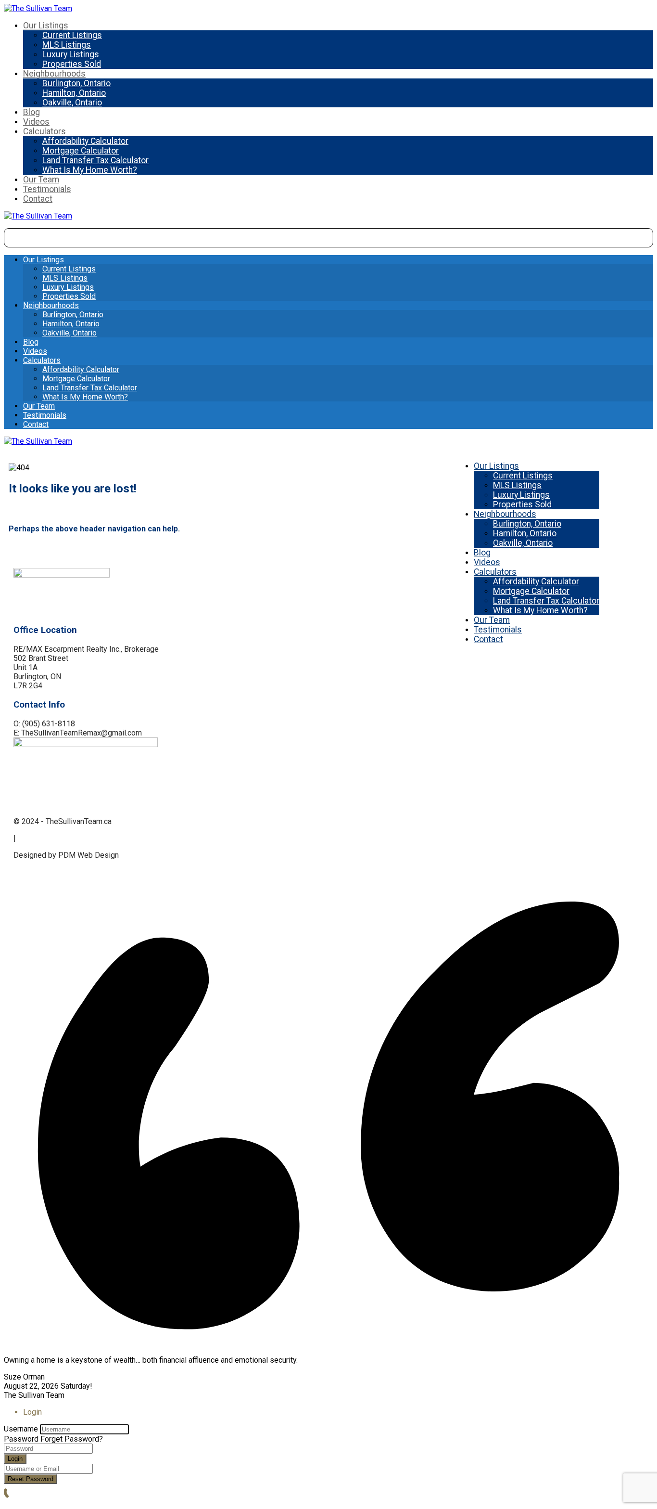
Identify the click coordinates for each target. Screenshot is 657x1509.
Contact (37, 199)
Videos (36, 122)
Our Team (41, 179)
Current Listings (72, 35)
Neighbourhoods (54, 73)
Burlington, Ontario (76, 83)
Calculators (44, 131)
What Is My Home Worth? (89, 170)
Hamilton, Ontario (74, 93)
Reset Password (30, 1479)
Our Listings (45, 25)
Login (15, 1458)
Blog (31, 112)
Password (21, 1439)
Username (21, 1428)
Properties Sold (71, 64)
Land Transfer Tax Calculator (95, 160)
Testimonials (47, 189)
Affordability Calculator (85, 141)
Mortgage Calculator (80, 150)
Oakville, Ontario (72, 102)
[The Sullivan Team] (38, 8)
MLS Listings (66, 45)
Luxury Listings (70, 54)
